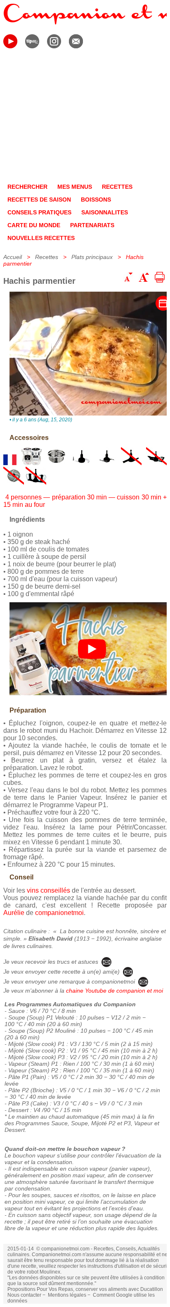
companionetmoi (59, 912)
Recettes (46, 257)
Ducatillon (151, 1289)
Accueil (12, 257)
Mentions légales (67, 1295)
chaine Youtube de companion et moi (114, 990)
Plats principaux (92, 257)
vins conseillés (48, 890)
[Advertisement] (85, 117)
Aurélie (13, 912)
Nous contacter (24, 1295)
